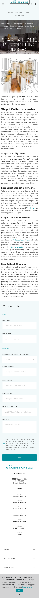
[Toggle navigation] (3, 4)
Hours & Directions (19, 483)
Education (9, 567)
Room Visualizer (18, 247)
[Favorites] (32, 4)
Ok (19, 591)
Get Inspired (9, 558)
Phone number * (8, 366)
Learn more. (27, 587)
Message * (6, 419)
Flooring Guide (18, 24)
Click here (31, 208)
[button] (28, 4)
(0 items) (35, 4)
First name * (6, 320)
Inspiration (30, 24)
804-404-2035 (19, 16)
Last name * (6, 333)
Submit (19, 457)
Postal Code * (7, 393)
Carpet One (5, 24)
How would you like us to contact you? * (16, 354)
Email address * (7, 380)
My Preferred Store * (9, 407)
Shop (6, 549)
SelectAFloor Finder (21, 240)
